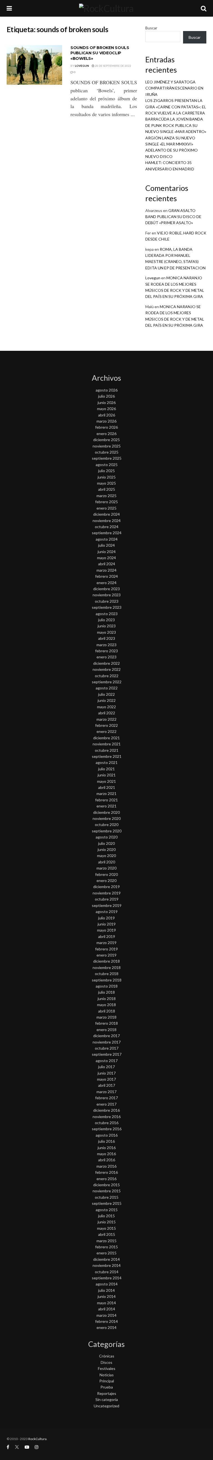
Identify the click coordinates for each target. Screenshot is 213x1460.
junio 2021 (107, 775)
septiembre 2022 (106, 681)
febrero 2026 (106, 427)
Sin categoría (106, 1399)
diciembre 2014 (106, 1259)
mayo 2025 (106, 483)
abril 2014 (106, 1308)
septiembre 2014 (106, 1277)
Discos (106, 1362)
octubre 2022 (106, 675)
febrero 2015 (106, 1246)
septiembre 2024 (106, 532)
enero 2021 (106, 806)
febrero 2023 (106, 650)
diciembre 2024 (106, 514)
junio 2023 (107, 625)
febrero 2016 (106, 1172)
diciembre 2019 (106, 886)
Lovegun (82, 65)
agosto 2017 (107, 1060)
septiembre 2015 (106, 1203)
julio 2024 (106, 545)
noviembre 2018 (107, 967)
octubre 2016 (106, 1122)
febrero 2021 (106, 799)
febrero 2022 (106, 725)
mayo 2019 (106, 930)
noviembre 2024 (107, 520)
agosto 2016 (107, 1135)
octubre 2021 (106, 750)
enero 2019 (106, 955)
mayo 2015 (106, 1228)
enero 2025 (106, 508)
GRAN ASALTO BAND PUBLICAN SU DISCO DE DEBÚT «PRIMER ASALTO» (173, 216)
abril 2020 (106, 862)
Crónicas (106, 1356)
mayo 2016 (106, 1153)
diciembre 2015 (106, 1184)
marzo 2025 (106, 495)
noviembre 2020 (107, 818)
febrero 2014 (106, 1321)
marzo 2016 (106, 1166)
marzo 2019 (106, 942)
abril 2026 (106, 415)
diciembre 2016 (106, 1110)
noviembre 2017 (107, 1042)
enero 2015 (106, 1253)
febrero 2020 (106, 874)
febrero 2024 (106, 576)
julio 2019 (106, 918)
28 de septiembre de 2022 (112, 65)
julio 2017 (106, 1066)
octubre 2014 (106, 1271)
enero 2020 (106, 880)
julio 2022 (106, 694)
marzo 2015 (106, 1240)
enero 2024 (106, 582)
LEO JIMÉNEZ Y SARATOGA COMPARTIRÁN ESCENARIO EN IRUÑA (174, 88)
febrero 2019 (106, 949)
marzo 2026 (106, 421)
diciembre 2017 (106, 1035)
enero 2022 (106, 731)
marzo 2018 (106, 1017)
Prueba (106, 1387)
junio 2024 (107, 551)
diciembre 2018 (106, 961)
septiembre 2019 (106, 905)
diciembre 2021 (106, 737)
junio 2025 (107, 477)
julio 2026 (106, 396)
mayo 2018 (106, 1004)
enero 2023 (106, 656)
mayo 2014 (106, 1302)
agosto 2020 (107, 837)
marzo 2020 (106, 868)
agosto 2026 (107, 390)
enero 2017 (106, 1104)
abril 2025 (106, 489)
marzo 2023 (106, 644)
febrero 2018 (106, 1023)
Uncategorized (106, 1405)
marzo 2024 (106, 570)
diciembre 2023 (106, 588)
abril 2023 (106, 638)
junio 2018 (107, 998)
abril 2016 (106, 1159)
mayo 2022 (106, 706)
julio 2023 (106, 619)
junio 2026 (107, 402)
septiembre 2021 (106, 756)
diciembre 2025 (106, 439)
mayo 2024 (106, 557)
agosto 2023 (107, 613)
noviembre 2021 (107, 743)
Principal (106, 1381)
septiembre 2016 (106, 1128)
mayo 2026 (106, 408)
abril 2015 (106, 1234)
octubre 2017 (106, 1048)
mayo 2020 (106, 855)
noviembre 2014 (107, 1265)
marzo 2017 (106, 1091)
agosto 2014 (107, 1284)
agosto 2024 (107, 539)
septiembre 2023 (106, 607)
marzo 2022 (106, 719)
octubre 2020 (106, 824)
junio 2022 (107, 700)
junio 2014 (107, 1296)
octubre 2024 (106, 526)
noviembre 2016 (107, 1116)
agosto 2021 (107, 762)
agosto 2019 (107, 911)
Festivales (106, 1368)
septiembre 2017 (106, 1054)
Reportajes (106, 1393)
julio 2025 (106, 470)
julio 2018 (106, 992)
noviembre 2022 (107, 669)
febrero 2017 (106, 1097)
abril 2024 (106, 563)
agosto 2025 (107, 464)
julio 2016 (106, 1141)
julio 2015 (106, 1215)
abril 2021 (106, 787)
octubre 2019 (106, 899)
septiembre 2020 (106, 831)
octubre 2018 (106, 973)
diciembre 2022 (106, 663)
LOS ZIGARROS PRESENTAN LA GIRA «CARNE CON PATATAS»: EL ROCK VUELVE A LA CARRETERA (175, 106)
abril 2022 (106, 712)
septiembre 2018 (106, 980)
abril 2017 (106, 1085)
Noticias (107, 1374)
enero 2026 (106, 433)
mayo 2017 (106, 1079)
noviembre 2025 (107, 446)
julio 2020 (106, 843)
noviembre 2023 (107, 594)
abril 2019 (106, 936)
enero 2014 (106, 1327)
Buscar (151, 27)
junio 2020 (107, 849)
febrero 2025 (106, 501)
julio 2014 (106, 1290)
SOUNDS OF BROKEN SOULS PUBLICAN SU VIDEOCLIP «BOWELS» (99, 53)
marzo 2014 (106, 1315)
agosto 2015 (107, 1209)
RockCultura (37, 1439)
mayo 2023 (106, 632)
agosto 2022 (107, 688)
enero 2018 (106, 1029)
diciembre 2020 (106, 812)
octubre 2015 (106, 1197)
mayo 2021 (106, 781)
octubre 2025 (106, 452)
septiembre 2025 (106, 458)
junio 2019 (107, 924)
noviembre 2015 (107, 1190)
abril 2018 (106, 1011)
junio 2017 (107, 1073)
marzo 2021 (106, 793)
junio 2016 (107, 1147)
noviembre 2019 (107, 893)
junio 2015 (107, 1221)
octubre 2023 (106, 601)
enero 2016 (106, 1178)
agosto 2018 (107, 986)
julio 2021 (106, 768)
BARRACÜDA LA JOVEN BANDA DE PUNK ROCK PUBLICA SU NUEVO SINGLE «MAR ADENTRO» (175, 125)
